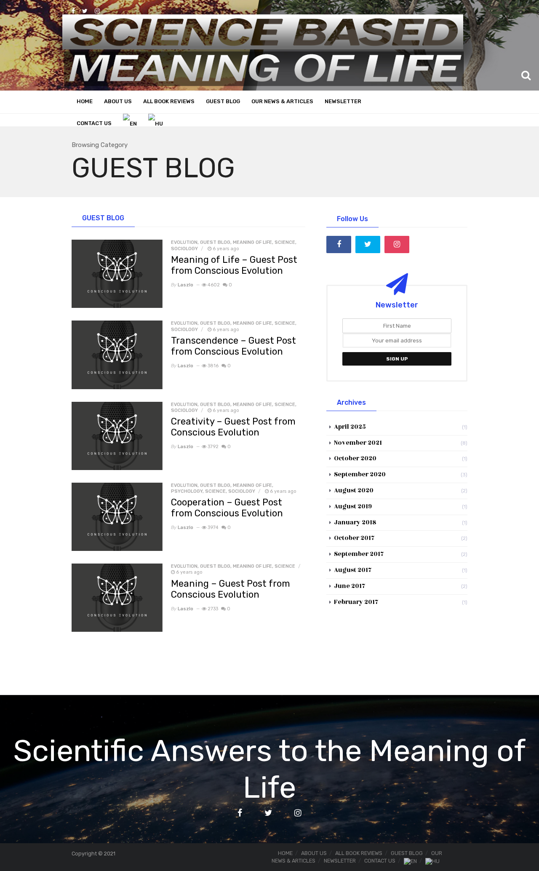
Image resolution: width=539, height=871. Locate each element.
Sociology (184, 248)
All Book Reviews (169, 101)
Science (285, 242)
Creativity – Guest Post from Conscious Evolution (233, 427)
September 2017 (359, 554)
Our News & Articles (282, 101)
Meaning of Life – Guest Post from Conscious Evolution (234, 265)
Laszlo (185, 285)
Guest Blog (223, 101)
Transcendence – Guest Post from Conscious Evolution (233, 346)
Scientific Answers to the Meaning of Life (269, 769)
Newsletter (343, 101)
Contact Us (94, 123)
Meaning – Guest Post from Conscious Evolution (230, 589)
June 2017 (350, 586)
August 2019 (353, 506)
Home (85, 101)
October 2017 (354, 538)
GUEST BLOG (215, 242)
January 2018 (355, 522)
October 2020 (355, 458)
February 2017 (356, 602)
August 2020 (354, 490)
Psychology (187, 491)
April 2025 (350, 427)
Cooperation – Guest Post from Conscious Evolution (227, 508)
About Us (118, 101)
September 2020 (360, 474)
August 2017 (353, 570)
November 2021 (358, 443)
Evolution (184, 242)
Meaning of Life (252, 242)
